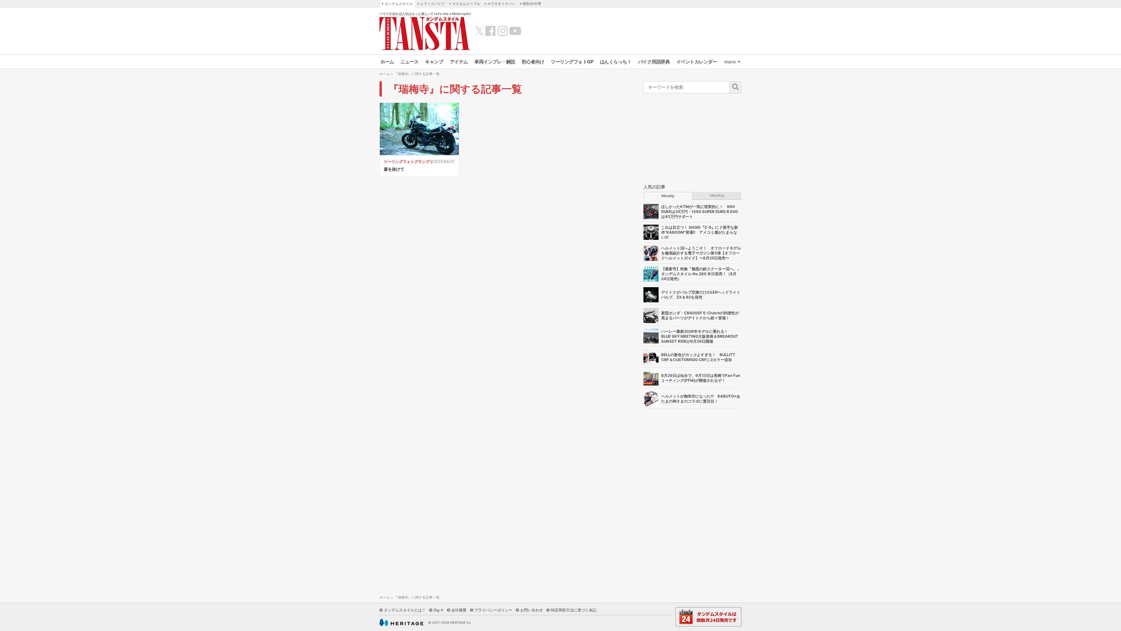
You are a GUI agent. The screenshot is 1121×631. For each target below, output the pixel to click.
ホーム (387, 62)
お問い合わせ (531, 610)
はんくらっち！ (616, 62)
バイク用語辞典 (654, 62)
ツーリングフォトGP (572, 62)
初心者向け (533, 62)
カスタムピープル (466, 3)
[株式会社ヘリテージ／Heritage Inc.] (401, 622)
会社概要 (458, 610)
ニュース (410, 62)
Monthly (717, 195)
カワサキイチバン (501, 3)
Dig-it (438, 610)
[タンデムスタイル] (425, 33)
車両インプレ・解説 (494, 62)
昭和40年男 (532, 3)
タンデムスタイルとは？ (405, 610)
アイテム (459, 62)
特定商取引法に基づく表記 (573, 610)
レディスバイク (432, 3)
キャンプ (434, 62)
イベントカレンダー (696, 62)
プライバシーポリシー (493, 610)
